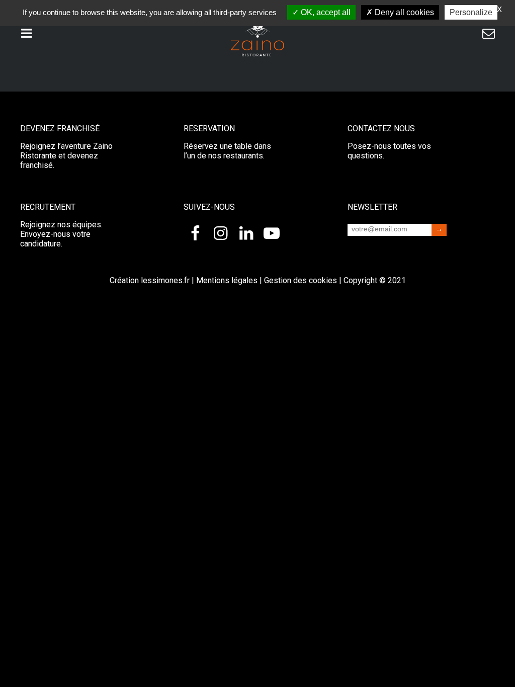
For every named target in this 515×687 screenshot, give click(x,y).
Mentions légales (227, 280)
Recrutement (47, 207)
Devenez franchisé (60, 128)
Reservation (209, 128)
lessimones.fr (165, 280)
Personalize (471, 12)
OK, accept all (325, 12)
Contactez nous (381, 128)
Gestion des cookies (300, 280)
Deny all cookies (403, 12)
